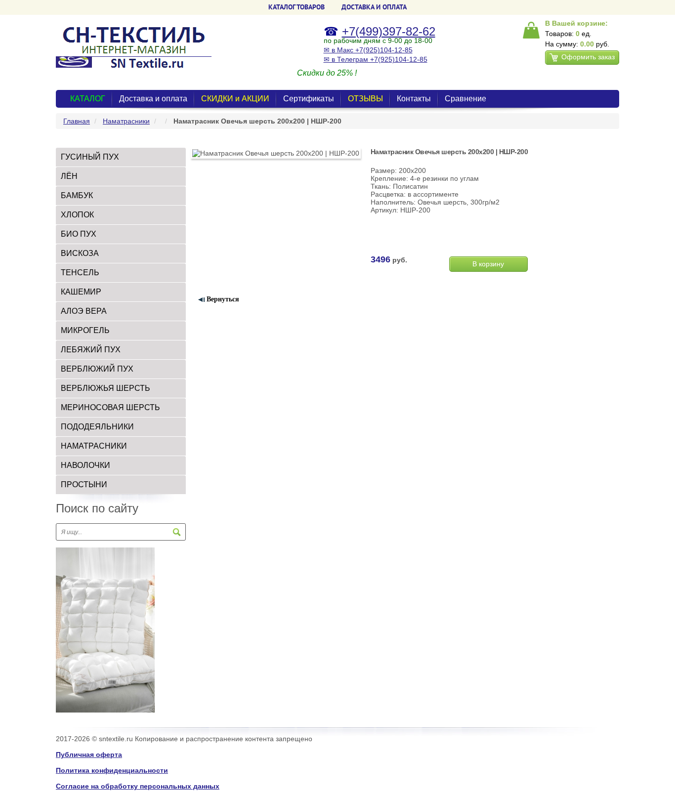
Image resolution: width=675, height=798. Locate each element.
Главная (76, 121)
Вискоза (80, 253)
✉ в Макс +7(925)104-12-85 (368, 50)
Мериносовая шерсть (110, 407)
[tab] (121, 157)
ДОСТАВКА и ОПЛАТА (374, 6)
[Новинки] (105, 629)
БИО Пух (78, 234)
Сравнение (465, 98)
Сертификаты (308, 98)
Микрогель (85, 330)
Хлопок (77, 214)
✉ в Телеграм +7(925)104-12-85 (375, 59)
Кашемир (81, 292)
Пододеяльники (97, 426)
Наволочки (85, 465)
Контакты (414, 98)
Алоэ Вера (84, 311)
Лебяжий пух (91, 349)
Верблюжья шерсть (105, 388)
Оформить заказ (588, 57)
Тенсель (80, 272)
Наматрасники (126, 121)
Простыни (84, 484)
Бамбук (77, 195)
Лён (69, 176)
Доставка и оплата (153, 98)
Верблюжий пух (97, 369)
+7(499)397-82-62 (388, 31)
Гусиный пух (90, 157)
